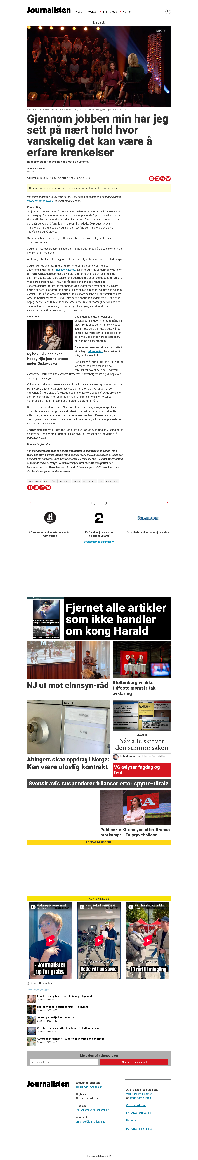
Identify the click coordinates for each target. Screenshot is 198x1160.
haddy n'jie (49, 481)
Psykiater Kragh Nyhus (40, 201)
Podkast (92, 11)
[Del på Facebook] (151, 178)
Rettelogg (132, 1120)
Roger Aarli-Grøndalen (89, 1086)
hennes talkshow (66, 269)
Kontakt (127, 11)
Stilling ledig (110, 11)
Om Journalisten (136, 1105)
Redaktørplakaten (140, 1097)
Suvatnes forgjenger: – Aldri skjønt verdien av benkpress (70, 1038)
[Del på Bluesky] (168, 178)
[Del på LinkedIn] (157, 178)
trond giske (112, 481)
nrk (101, 481)
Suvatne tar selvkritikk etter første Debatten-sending (68, 1028)
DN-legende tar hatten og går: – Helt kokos (62, 1006)
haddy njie (64, 481)
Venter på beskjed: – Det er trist (56, 1017)
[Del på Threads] (162, 178)
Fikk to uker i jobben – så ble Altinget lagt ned (64, 996)
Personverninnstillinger (139, 1128)
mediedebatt (89, 481)
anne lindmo (35, 481)
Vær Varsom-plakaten (139, 1093)
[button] (30, 503)
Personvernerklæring (138, 1113)
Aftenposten (95, 351)
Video (78, 11)
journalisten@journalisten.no (92, 1110)
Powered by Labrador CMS (99, 1156)
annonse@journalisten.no (90, 1121)
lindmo (76, 481)
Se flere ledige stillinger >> (99, 541)
